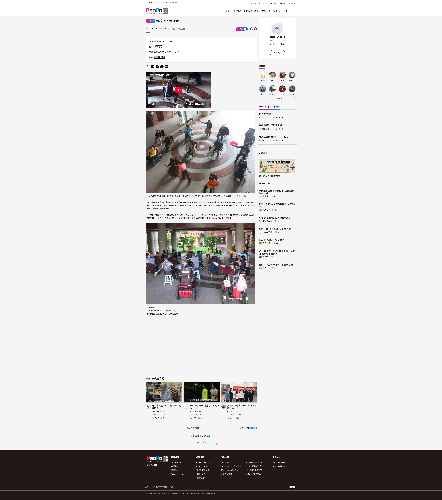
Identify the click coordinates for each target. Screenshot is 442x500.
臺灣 (156, 41)
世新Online (267, 221)
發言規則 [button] (253, 428)
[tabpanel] (201, 435)
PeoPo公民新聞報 (204, 462)
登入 (254, 3)
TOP (292, 487)
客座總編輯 (201, 477)
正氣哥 (265, 268)
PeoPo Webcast (203, 466)
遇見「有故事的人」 (254, 473)
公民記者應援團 (202, 470)
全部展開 (276, 99)
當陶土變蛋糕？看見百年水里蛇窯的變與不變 (277, 192)
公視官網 (282, 4)
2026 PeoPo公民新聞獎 (231, 466)
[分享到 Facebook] (152, 66)
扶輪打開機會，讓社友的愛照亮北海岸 (241, 407)
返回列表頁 (201, 442)
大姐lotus (292, 80)
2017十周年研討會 (254, 466)
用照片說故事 (227, 473)
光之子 (265, 210)
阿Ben (265, 257)
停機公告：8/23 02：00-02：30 (275, 229)
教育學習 (158, 47)
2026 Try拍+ (226, 462)
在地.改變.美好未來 (254, 470)
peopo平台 (267, 232)
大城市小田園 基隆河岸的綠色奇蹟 (276, 264)
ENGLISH (273, 4)
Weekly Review (178, 473)
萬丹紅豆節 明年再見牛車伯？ (274, 137)
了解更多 (277, 53)
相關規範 (175, 466)
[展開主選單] (292, 11)
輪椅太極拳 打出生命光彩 (157, 313)
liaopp (262, 80)
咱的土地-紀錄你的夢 (230, 470)
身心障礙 (176, 52)
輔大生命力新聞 (158, 412)
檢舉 (253, 29)
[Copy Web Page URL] (166, 66)
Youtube (155, 465)
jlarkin (272, 80)
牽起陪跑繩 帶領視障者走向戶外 (204, 407)
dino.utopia (277, 36)
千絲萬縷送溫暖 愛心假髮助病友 (275, 218)
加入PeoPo (262, 4)
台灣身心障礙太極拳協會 (156, 310)
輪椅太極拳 (159, 52)
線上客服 (291, 4)
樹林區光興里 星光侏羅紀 (271, 240)
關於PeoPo (176, 462)
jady (282, 80)
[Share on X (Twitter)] (157, 66)
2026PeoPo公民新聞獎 (269, 176)
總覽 (227, 11)
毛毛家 (265, 196)
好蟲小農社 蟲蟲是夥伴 (270, 125)
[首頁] (157, 11)
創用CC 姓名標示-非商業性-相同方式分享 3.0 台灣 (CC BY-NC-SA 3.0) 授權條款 (160, 57)
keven (229, 412)
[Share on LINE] (162, 66)
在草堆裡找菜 (265, 113)
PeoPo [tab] (193, 428)
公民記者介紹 (202, 473)
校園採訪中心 (260, 11)
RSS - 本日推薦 (279, 466)
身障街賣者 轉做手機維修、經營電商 (166, 407)
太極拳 (168, 52)
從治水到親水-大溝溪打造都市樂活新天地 (277, 206)
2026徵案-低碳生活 (254, 462)
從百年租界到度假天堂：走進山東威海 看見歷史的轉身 (277, 252)
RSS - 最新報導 (279, 462)
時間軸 (174, 470)
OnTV (151, 20)
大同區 (169, 41)
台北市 (162, 41)
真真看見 (266, 243)
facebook (148, 465)
